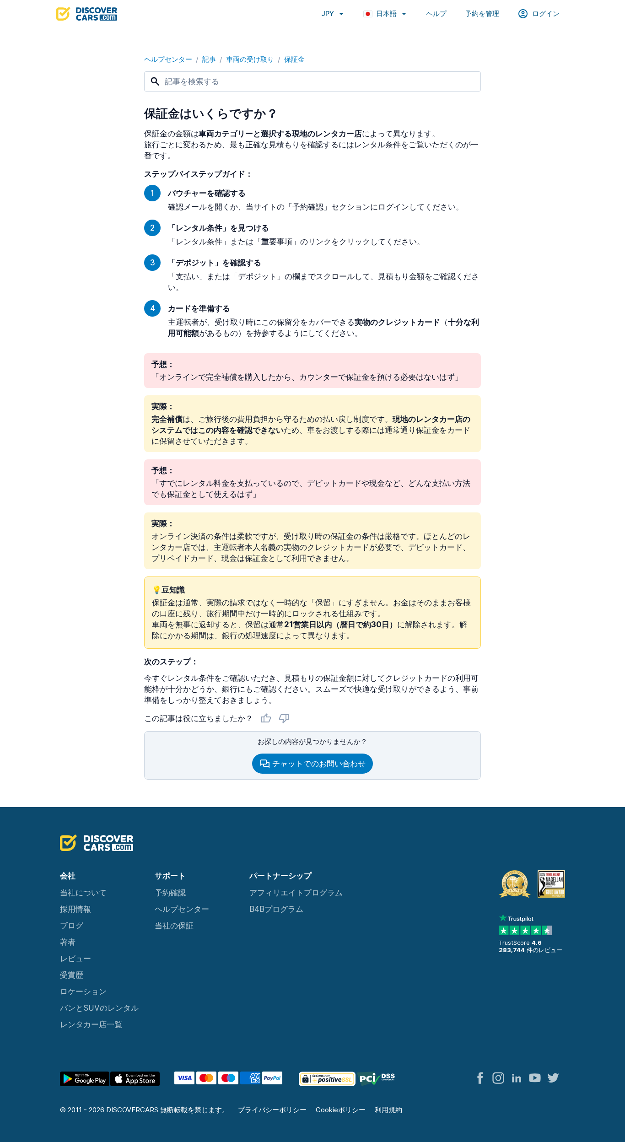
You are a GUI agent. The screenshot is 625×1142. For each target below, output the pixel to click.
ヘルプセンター (168, 59)
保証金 (294, 59)
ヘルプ (436, 13)
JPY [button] (327, 13)
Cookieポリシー (341, 1109)
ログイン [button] (546, 13)
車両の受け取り (250, 59)
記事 (209, 59)
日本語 (386, 13)
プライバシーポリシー (272, 1109)
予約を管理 (482, 13)
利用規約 (388, 1109)
